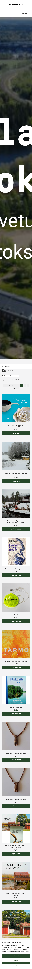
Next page (17, 388)
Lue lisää (16, 433)
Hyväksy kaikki (16, 956)
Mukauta (16, 960)
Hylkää (16, 965)
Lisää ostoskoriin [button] (16, 529)
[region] (16, 954)
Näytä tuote (16, 481)
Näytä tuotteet (16, 854)
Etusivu (6, 366)
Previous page (4, 385)
